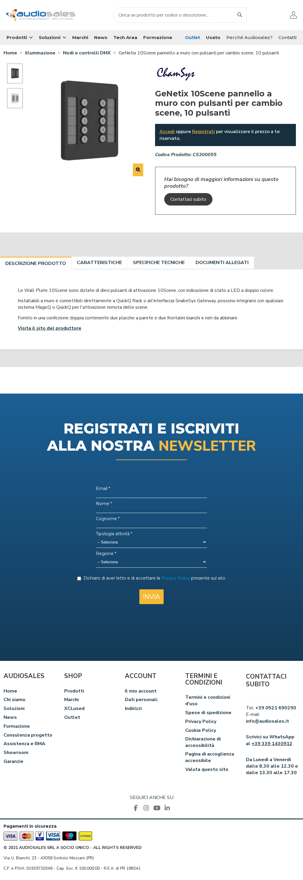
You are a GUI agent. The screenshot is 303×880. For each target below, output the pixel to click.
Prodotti (74, 691)
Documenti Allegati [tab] (222, 262)
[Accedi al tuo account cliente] (293, 15)
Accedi (167, 131)
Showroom (16, 752)
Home (10, 691)
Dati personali (141, 699)
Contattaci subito (188, 199)
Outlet (72, 717)
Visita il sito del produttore (49, 328)
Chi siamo (14, 699)
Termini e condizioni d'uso (207, 700)
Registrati (203, 131)
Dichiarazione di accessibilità (203, 742)
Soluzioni (14, 708)
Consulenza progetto (28, 735)
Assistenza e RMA (24, 743)
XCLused (74, 708)
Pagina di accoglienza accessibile (209, 757)
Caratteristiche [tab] (99, 262)
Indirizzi (133, 708)
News (10, 717)
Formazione (17, 726)
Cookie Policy (200, 730)
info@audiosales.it (267, 721)
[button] (20, 37)
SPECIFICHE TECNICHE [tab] (159, 262)
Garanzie (13, 761)
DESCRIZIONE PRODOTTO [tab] (35, 263)
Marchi (71, 699)
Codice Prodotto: (173, 154)
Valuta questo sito (206, 769)
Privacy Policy (200, 721)
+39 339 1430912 (272, 743)
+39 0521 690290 (275, 708)
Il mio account (141, 691)
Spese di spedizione (208, 712)
